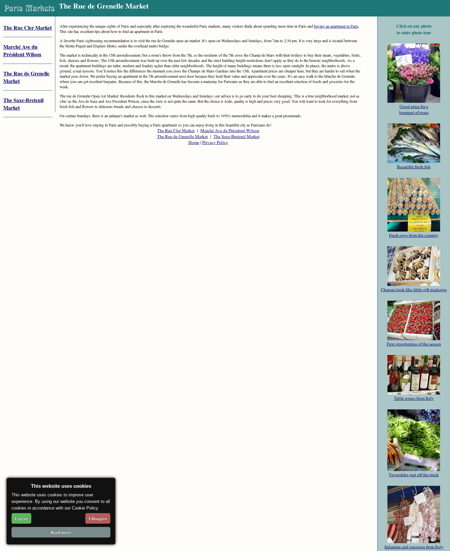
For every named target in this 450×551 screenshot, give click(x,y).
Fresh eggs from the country (413, 235)
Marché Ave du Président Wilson (229, 130)
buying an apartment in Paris (336, 26)
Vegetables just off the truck (414, 475)
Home (193, 142)
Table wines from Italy (414, 398)
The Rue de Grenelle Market (182, 136)
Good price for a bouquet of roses (414, 109)
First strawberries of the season (414, 344)
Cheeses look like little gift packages (414, 289)
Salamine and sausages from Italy (413, 547)
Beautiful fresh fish (414, 167)
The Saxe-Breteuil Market (236, 136)
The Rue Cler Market (27, 27)
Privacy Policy (215, 142)
